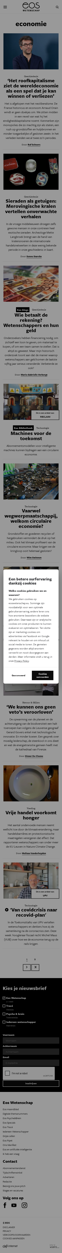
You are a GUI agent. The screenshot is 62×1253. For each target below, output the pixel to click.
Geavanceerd (18, 675)
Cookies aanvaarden (43, 675)
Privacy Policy (21, 661)
